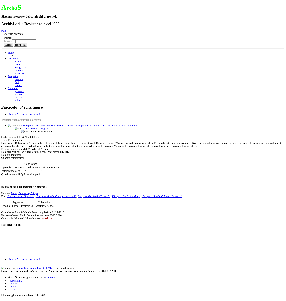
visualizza (46, 218)
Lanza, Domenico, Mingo (24, 193)
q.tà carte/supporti (50, 167)
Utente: (8, 37)
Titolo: (4, 140)
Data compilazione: (42, 212)
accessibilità (16, 280)
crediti (13, 289)
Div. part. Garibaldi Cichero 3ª (94, 196)
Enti (17, 82)
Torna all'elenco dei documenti (24, 114)
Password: (9, 41)
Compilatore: (8, 212)
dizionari (19, 73)
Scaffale (39, 205)
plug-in (13, 286)
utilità (17, 100)
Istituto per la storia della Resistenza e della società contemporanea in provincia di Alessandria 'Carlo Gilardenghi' (80, 125)
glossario (19, 91)
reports (18, 94)
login (4, 30)
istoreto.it (50, 277)
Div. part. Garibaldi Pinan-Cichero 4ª (162, 196)
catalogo (19, 70)
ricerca (18, 64)
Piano (49, 205)
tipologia (6, 167)
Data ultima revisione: (38, 215)
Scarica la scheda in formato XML (34, 268)
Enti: (4, 196)
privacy (14, 283)
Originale (7, 205)
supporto (19, 167)
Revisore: (6, 215)
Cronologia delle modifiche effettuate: (21, 218)
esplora (18, 61)
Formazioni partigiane (37, 128)
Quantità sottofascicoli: (13, 157)
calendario (20, 97)
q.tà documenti (32, 167)
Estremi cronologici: (11, 149)
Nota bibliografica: (11, 154)
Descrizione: (7, 143)
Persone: (6, 193)
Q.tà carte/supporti (30, 174)
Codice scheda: (9, 137)
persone (19, 79)
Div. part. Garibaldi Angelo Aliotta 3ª (56, 196)
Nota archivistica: (10, 151)
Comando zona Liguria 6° (20, 196)
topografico (20, 67)
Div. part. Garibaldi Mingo (126, 196)
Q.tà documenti (9, 174)
